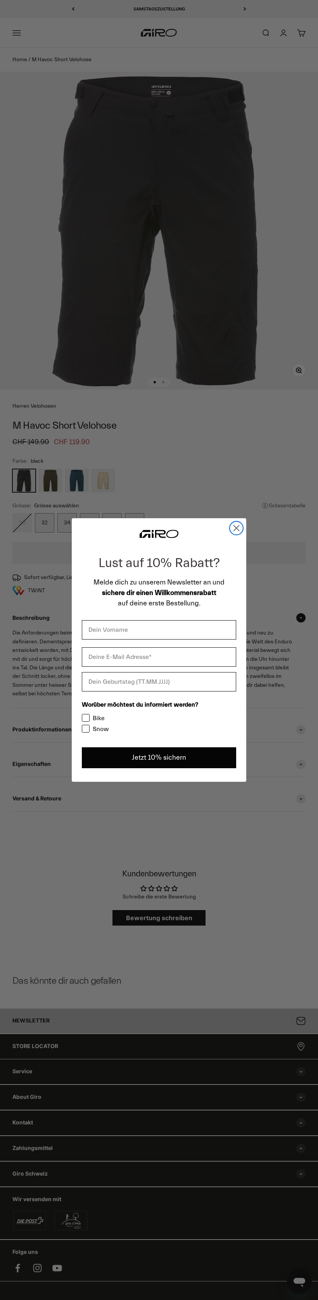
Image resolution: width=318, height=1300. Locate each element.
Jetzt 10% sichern (159, 757)
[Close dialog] (236, 528)
